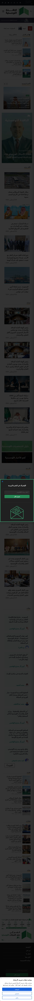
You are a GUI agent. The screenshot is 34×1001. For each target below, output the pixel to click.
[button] (2, 481)
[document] (17, 500)
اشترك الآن (17, 496)
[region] (17, 989)
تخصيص (17, 993)
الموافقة (17, 989)
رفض (17, 997)
